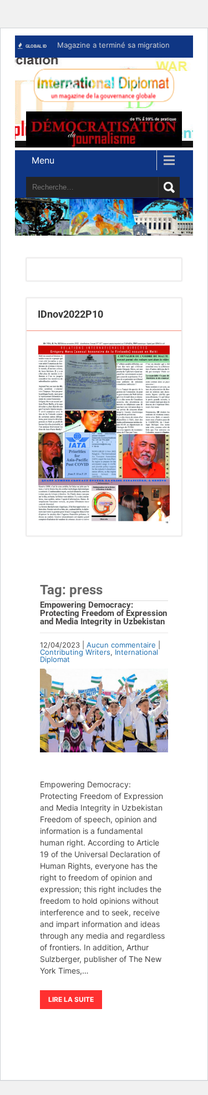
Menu (43, 160)
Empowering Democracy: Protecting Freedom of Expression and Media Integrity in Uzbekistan (103, 613)
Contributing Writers (75, 652)
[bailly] (104, 433)
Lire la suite (71, 999)
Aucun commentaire (121, 644)
